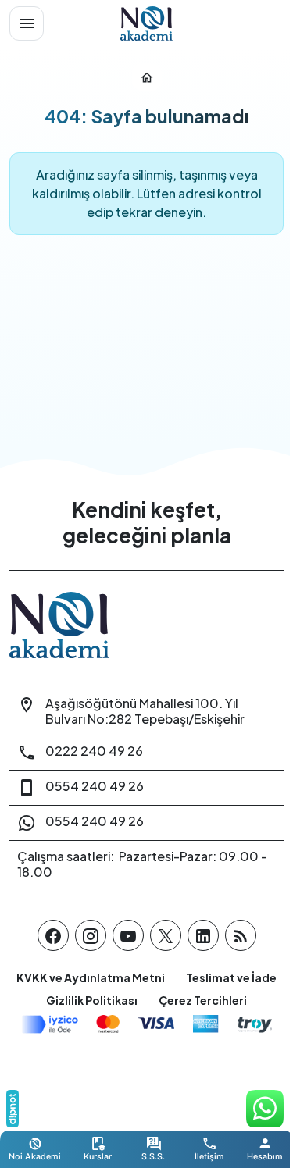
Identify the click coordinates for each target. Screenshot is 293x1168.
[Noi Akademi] (147, 23)
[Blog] (240, 935)
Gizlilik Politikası (92, 1000)
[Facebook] (53, 935)
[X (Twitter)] (165, 935)
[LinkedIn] (203, 935)
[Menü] (26, 23)
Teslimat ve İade (231, 977)
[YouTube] (128, 935)
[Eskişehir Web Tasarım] (12, 1108)
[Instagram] (90, 935)
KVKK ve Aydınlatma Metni (90, 977)
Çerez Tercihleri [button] (203, 1000)
